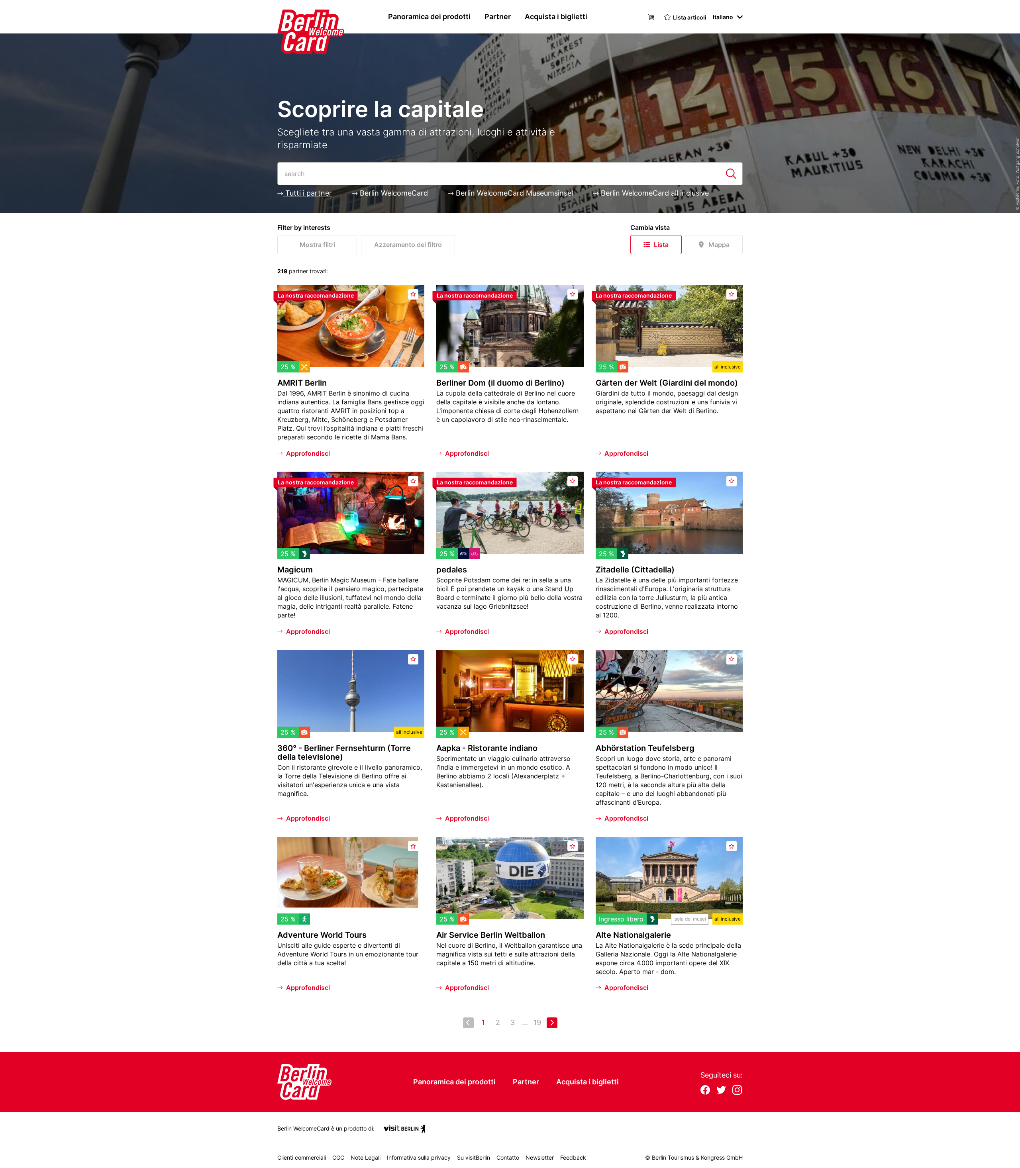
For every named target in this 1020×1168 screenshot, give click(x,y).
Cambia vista (650, 227)
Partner (497, 16)
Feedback (573, 1157)
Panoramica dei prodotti (429, 16)
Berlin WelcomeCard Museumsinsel (513, 193)
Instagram (737, 1091)
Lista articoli (689, 17)
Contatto (507, 1157)
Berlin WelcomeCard (393, 193)
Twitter (721, 1091)
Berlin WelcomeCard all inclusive (654, 193)
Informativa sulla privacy (419, 1157)
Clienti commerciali (301, 1157)
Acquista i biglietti (556, 16)
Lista (661, 245)
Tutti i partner (307, 193)
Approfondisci (308, 453)
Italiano (723, 17)
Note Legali (366, 1157)
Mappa (719, 245)
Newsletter (540, 1157)
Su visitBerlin (473, 1157)
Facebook (705, 1091)
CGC (338, 1157)
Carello (652, 16)
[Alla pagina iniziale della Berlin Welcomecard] (295, 17)
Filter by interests (303, 227)
